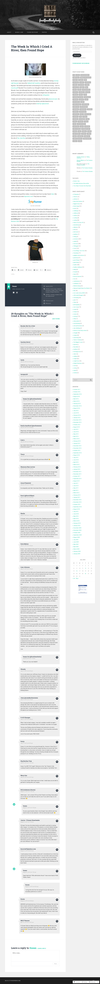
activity (77, 75)
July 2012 (75, 457)
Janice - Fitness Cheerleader (30, 820)
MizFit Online (87, 114)
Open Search (93, 32)
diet (86, 87)
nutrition (85, 116)
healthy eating (85, 104)
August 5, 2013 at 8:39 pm (27, 850)
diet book (75, 232)
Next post (48, 303)
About (9, 32)
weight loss (87, 136)
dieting (74, 89)
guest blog (76, 262)
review (75, 314)
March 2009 (76, 549)
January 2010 (76, 525)
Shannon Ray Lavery (28, 467)
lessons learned (77, 276)
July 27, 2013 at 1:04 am (29, 400)
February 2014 (77, 415)
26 (85, 573)
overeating (75, 119)
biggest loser (76, 77)
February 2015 (77, 403)
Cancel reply (41, 948)
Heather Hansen (81, 157)
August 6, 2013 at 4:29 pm (31, 886)
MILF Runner (25, 920)
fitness (80, 94)
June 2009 (76, 542)
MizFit (81, 114)
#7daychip (76, 194)
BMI (85, 79)
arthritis (48, 289)
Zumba (75, 372)
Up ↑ (94, 980)
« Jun (73, 578)
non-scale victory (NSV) (79, 293)
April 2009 (76, 546)
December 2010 (77, 499)
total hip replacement (43, 103)
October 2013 (76, 424)
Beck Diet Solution (85, 75)
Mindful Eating (83, 111)
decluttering (76, 225)
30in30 (75, 196)
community (81, 84)
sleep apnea (76, 321)
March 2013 (76, 438)
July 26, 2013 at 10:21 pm (27, 327)
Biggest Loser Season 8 (85, 77)
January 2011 (76, 497)
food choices (87, 97)
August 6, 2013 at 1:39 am (29, 872)
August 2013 (76, 427)
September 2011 (77, 478)
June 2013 (76, 431)
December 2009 (77, 528)
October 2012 (76, 450)
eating (79, 89)
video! (74, 354)
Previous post (49, 300)
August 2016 (76, 396)
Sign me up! (77, 55)
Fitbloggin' (75, 246)
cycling (75, 220)
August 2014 (76, 408)
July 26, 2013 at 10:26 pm (27, 344)
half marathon (36, 83)
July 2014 (75, 410)
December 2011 (77, 471)
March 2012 (76, 464)
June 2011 (76, 485)
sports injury (75, 126)
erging (74, 241)
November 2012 (77, 448)
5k (73, 75)
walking (88, 133)
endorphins (81, 92)
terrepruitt (24, 374)
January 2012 (76, 469)
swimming (87, 126)
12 (85, 568)
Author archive (13, 292)
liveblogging (75, 109)
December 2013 (77, 420)
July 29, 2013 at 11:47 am (27, 763)
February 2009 (77, 551)
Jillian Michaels (84, 106)
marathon (90, 109)
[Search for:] (82, 380)
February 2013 (77, 441)
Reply (57, 326)
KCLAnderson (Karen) (28, 790)
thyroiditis (75, 347)
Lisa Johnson (25, 567)
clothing (75, 84)
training (74, 131)
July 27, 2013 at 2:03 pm (27, 671)
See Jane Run (21, 138)
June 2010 (76, 514)
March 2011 (76, 492)
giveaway (81, 99)
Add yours (56, 319)
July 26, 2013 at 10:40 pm (27, 376)
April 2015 (76, 399)
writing (80, 141)
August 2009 (76, 537)
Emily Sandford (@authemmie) (31, 426)
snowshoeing (76, 323)
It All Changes (25, 717)
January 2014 (76, 417)
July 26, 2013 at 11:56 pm (27, 484)
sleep (74, 318)
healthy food (76, 106)
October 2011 (76, 476)
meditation (75, 111)
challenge (75, 210)
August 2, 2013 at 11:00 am (27, 791)
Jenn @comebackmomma (29, 698)
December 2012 (77, 445)
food (85, 94)
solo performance (81, 123)
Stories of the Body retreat (79, 330)
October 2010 (76, 504)
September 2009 (77, 535)
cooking (87, 84)
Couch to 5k (75, 87)
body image (53, 289)
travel (79, 131)
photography (76, 304)
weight (74, 136)
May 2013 (75, 434)
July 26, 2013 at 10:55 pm (27, 456)
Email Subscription (78, 42)
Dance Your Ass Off (78, 222)
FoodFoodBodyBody (82, 587)
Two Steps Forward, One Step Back (82, 185)
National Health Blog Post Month (81, 288)
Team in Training (76, 128)
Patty (22, 741)
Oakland (29, 83)
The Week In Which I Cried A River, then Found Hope (31, 48)
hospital (75, 271)
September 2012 (77, 453)
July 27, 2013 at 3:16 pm (27, 699)
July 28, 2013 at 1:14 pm (29, 658)
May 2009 (75, 544)
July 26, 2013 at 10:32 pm (27, 361)
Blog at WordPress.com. (13, 980)
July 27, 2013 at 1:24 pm (27, 545)
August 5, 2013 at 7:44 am (27, 822)
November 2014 (77, 406)
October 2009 (76, 532)
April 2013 (76, 436)
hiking (74, 269)
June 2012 (76, 460)
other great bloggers (78, 295)
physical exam (53, 99)
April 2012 (76, 462)
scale (74, 123)
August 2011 (76, 481)
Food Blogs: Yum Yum (77, 97)
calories (81, 82)
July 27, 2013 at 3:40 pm (27, 719)
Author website (17, 292)
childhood (75, 213)
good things (76, 260)
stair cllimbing (76, 328)
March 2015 (76, 401)
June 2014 (76, 413)
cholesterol (87, 82)
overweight (82, 119)
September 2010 (77, 506)
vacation (83, 133)
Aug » (77, 578)
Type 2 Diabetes (76, 133)
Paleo (74, 302)
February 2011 (77, 495)
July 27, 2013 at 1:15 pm (27, 515)
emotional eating (86, 89)
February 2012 (77, 467)
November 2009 (77, 530)
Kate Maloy (25, 544)
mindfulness (75, 114)
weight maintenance (77, 138)
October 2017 (76, 389)
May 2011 (75, 488)
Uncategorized (76, 351)
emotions (48, 290)
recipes (74, 121)
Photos (44, 32)
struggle (61, 290)
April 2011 (76, 490)
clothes (75, 215)
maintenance (83, 109)
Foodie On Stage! (32, 32)
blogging (81, 79)
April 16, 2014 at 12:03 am (27, 922)
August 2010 (76, 509)
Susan (33, 947)
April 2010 (76, 518)
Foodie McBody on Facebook (80, 63)
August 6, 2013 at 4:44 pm (27, 901)
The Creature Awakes (83, 164)
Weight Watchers (54, 292)
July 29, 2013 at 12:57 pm (27, 777)
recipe (87, 119)
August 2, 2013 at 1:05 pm (29, 807)
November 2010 (77, 502)
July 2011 (75, 483)
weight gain (80, 136)
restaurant (80, 121)
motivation (75, 116)
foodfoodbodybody (50, 20)
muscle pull (14, 88)
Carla (52, 194)
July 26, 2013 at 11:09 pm (27, 468)
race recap (76, 307)
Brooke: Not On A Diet (28, 326)
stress (81, 126)
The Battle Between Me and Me (81, 183)
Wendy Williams (80, 160)
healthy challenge (77, 104)
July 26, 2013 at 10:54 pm (27, 441)
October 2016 (76, 391)
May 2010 (75, 516)
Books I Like (19, 32)
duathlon (75, 234)
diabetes (59, 289)
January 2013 (76, 443)
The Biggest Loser (85, 128)
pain (74, 300)
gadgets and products (78, 255)
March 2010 (76, 521)
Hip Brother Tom (26, 761)
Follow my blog (82, 592)
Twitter (89, 131)
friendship (75, 99)
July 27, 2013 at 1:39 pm (27, 569)
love (74, 278)
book (74, 208)
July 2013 (75, 429)
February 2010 (77, 523)
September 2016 (77, 394)
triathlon (84, 131)
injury (56, 290)
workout (75, 141)
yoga (74, 370)
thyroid (75, 344)
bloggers (75, 79)
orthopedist (46, 95)
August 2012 (76, 455)
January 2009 (76, 553)
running (52, 294)
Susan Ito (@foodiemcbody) (32, 399)
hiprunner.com (28, 196)
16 (76, 571)
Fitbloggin (75, 94)
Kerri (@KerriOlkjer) (27, 495)
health (53, 290)
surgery (48, 292)
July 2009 (75, 539)
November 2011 (77, 474)
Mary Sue (24, 775)
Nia (80, 116)
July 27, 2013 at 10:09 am (27, 497)
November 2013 (77, 422)
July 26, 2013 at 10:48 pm (27, 427)
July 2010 (75, 511)
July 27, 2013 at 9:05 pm (27, 743)
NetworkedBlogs (81, 585)
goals (86, 99)
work (74, 365)
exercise (87, 92)
